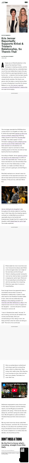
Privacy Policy (5, 453)
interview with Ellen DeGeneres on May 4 (12, 302)
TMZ (5, 139)
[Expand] (22, 449)
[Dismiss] (26, 449)
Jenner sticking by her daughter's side (12, 209)
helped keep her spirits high (18, 221)
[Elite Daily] (4, 2)
